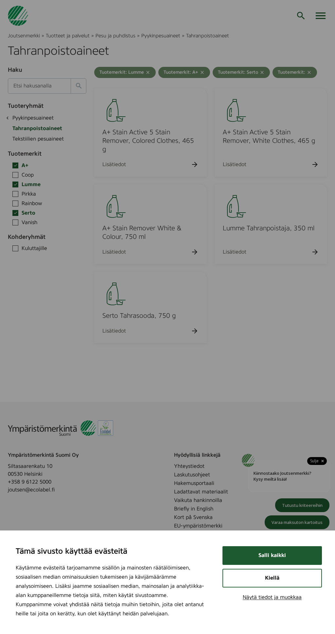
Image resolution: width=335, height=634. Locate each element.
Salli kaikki (272, 555)
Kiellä (272, 578)
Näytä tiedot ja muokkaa (272, 597)
